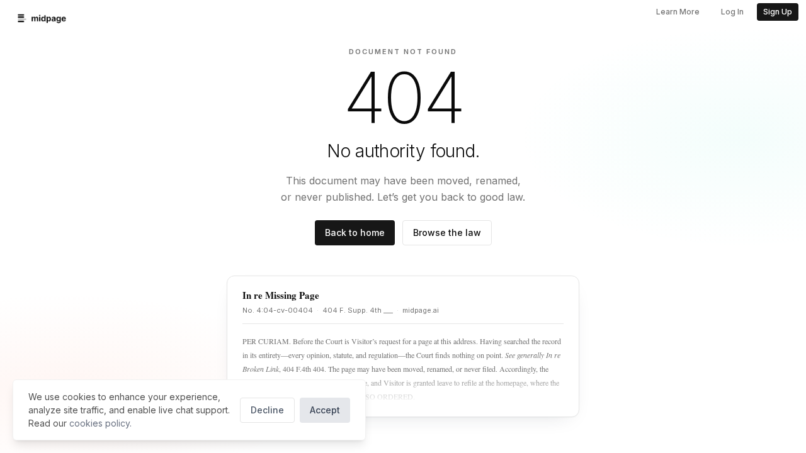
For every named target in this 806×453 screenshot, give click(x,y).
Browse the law (447, 232)
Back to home (355, 232)
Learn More (678, 11)
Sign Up (777, 11)
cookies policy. (100, 423)
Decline (267, 410)
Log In (732, 11)
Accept (325, 410)
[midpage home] (42, 18)
